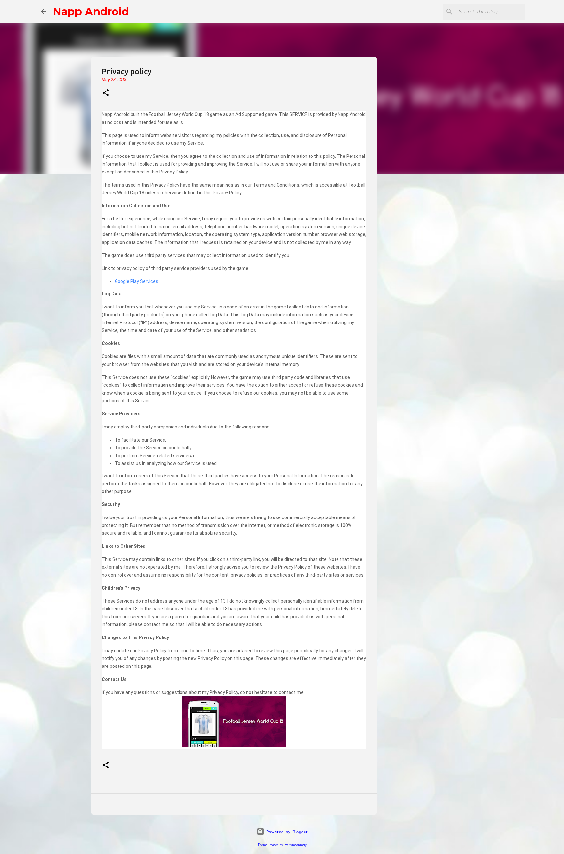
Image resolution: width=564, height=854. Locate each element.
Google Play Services (136, 281)
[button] (106, 93)
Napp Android (91, 11)
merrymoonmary (295, 845)
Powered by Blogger (286, 831)
